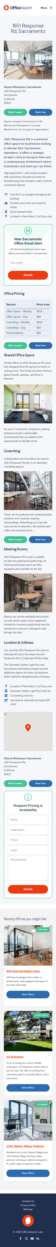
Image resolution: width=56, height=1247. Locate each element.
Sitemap (28, 1209)
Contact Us (28, 1201)
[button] (44, 8)
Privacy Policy (28, 1205)
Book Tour (40, 112)
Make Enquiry (15, 112)
